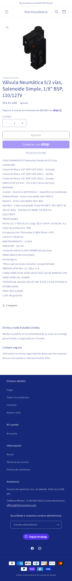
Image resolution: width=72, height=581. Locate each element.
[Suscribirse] (57, 525)
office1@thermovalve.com (21, 505)
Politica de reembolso (19, 469)
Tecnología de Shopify (46, 575)
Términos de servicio (18, 462)
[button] (6, 11)
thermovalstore (29, 575)
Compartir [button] (11, 305)
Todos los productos (18, 397)
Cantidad (7, 116)
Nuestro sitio (14, 412)
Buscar (10, 454)
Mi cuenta (12, 433)
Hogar (10, 389)
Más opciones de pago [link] (36, 152)
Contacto (12, 404)
